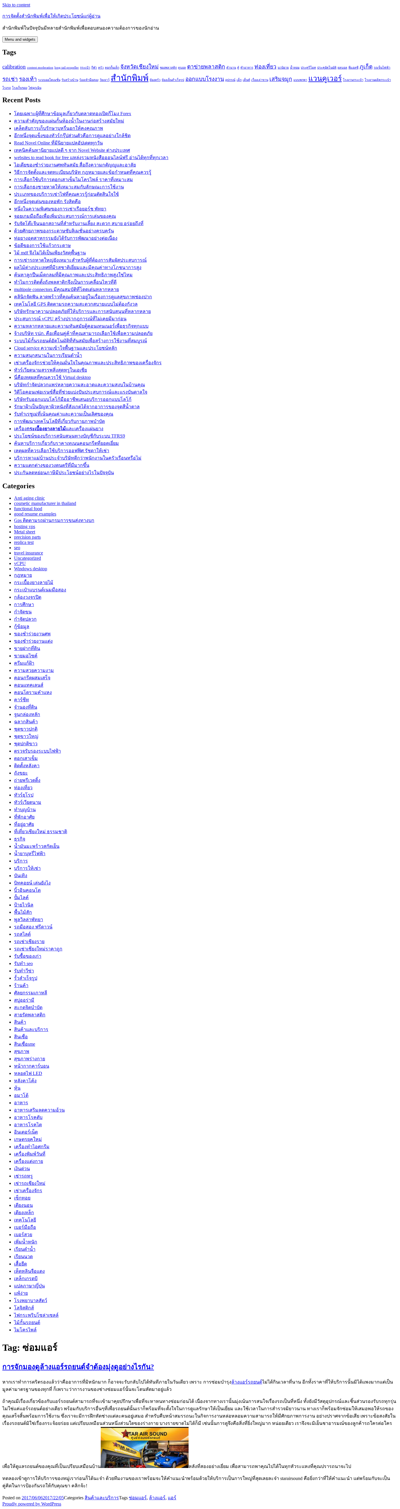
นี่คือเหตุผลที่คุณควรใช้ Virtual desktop (52, 377)
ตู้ (238, 67)
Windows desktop (30, 568)
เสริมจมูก (280, 79)
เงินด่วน (22, 1168)
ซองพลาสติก (168, 67)
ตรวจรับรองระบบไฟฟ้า (37, 750)
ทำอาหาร (246, 67)
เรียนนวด (23, 1256)
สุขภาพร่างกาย (29, 1058)
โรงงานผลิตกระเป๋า (378, 79)
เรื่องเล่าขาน (259, 79)
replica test (24, 542)
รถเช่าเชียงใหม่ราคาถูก (38, 948)
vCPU (20, 563)
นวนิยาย (283, 67)
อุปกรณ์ (230, 79)
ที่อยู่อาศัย (24, 824)
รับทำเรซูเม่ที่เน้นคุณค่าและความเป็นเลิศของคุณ (63, 413)
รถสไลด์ (22, 934)
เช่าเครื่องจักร (28, 1190)
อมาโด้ (21, 1095)
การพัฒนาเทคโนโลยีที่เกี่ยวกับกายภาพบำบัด (59, 421)
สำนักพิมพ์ (129, 78)
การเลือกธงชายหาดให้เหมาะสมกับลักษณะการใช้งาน (69, 186)
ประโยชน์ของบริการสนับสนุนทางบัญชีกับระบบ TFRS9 (69, 435)
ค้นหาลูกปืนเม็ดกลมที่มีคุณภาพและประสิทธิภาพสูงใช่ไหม (73, 274)
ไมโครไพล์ (25, 1329)
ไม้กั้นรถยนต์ (27, 1322)
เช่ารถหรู (23, 1175)
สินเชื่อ (21, 1036)
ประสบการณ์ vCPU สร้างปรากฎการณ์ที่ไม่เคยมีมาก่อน (70, 318)
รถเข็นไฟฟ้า (382, 67)
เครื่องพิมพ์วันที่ (29, 1153)
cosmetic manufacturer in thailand (45, 503)
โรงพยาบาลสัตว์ (30, 1300)
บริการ (21, 860)
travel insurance (28, 552)
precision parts (27, 537)
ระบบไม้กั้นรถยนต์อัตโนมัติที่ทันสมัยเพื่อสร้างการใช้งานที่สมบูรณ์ (80, 340)
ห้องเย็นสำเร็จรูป (173, 79)
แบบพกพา (300, 79)
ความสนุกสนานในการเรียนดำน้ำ (48, 355)
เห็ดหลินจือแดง (29, 1271)
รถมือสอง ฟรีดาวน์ (33, 926)
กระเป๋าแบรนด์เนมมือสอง (40, 589)
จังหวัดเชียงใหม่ (139, 67)
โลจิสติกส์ (24, 1307)
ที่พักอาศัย (24, 816)
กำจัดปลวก (25, 619)
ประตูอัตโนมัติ (326, 67)
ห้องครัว (155, 79)
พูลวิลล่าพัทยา (28, 919)
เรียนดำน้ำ (24, 1249)
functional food (28, 508)
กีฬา (94, 67)
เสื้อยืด (20, 1263)
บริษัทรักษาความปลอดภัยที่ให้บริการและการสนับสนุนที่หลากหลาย (82, 311)
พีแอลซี (353, 67)
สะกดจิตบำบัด (28, 1007)
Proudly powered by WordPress (31, 1503)
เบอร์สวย (23, 1234)
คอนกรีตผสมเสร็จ (32, 677)
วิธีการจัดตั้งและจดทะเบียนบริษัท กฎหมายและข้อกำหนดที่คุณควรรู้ (82, 172)
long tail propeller (66, 67)
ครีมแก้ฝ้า (24, 663)
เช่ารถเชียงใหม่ (29, 1183)
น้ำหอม (295, 67)
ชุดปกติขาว (25, 743)
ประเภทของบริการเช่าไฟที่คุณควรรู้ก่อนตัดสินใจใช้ (66, 194)
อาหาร (21, 1102)
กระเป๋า (85, 67)
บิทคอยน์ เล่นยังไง (32, 882)
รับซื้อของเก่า (27, 956)
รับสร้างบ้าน (69, 79)
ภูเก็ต (366, 67)
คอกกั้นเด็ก (112, 67)
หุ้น (17, 1088)
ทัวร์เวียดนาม (27, 802)
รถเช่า (10, 79)
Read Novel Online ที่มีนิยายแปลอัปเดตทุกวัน (58, 142)
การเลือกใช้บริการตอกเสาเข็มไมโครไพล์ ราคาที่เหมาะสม (73, 179)
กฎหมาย (23, 575)
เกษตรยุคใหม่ (28, 1139)
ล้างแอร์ (157, 1497)
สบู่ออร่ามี (24, 1000)
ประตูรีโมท (308, 67)
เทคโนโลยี (25, 1219)
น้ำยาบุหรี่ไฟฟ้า (29, 853)
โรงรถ (6, 87)
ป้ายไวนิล (23, 904)
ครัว (101, 67)
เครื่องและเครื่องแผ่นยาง (58, 428)
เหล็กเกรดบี (25, 1278)
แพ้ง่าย (21, 1293)
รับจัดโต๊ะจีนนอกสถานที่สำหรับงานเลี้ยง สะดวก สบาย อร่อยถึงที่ (78, 223)
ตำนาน (231, 67)
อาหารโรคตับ (28, 1117)
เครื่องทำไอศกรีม (31, 1146)
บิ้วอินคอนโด (27, 890)
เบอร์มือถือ (25, 1227)
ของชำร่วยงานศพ (32, 633)
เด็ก (239, 79)
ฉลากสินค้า (26, 721)
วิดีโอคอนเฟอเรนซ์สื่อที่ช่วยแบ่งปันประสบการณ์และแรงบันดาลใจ (80, 391)
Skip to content (16, 4)
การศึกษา (24, 604)
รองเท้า (28, 79)
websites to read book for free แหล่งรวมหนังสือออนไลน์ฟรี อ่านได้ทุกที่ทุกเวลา (91, 157)
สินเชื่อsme (24, 1044)
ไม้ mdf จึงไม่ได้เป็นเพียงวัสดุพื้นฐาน (50, 252)
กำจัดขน (23, 611)
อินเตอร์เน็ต (26, 1131)
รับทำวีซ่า (24, 970)
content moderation (40, 67)
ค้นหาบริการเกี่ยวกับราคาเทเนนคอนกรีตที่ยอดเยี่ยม (66, 443)
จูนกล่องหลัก (27, 714)
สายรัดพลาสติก (29, 1014)
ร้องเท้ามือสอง (88, 79)
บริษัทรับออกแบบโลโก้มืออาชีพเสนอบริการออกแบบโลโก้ (72, 399)
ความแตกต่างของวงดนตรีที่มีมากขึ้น (51, 465)
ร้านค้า (21, 985)
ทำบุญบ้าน (25, 809)
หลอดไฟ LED (28, 1073)
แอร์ (172, 1497)
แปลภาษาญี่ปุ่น (29, 1285)
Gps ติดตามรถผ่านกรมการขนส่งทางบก (54, 520)
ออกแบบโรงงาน (204, 79)
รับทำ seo (23, 963)
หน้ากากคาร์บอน (31, 1066)
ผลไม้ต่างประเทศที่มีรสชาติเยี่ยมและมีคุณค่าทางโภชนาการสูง (77, 267)
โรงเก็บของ (19, 87)
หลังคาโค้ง (25, 1080)
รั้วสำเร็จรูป (25, 978)
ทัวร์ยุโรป (23, 794)
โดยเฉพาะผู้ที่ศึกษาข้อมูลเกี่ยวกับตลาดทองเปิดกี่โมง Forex (72, 113)
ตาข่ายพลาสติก (206, 67)
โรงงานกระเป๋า (353, 79)
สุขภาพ (21, 1051)
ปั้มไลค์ (21, 897)
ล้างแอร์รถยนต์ (246, 1381)
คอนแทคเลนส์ (28, 685)
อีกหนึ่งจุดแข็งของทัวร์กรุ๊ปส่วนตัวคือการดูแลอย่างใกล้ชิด (72, 135)
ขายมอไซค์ (25, 655)
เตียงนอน (23, 1205)
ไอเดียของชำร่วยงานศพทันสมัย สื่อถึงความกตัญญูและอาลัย (75, 164)
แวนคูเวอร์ (325, 78)
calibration (14, 67)
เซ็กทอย (22, 1197)
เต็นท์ (246, 79)
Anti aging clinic (29, 498)
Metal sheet (24, 531)
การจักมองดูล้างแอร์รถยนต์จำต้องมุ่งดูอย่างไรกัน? (78, 1367)
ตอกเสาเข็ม (26, 758)
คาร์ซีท (21, 699)
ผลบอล (342, 67)
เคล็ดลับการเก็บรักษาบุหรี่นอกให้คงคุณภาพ (58, 128)
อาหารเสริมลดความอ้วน (39, 1109)
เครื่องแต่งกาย (28, 1161)
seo (17, 547)
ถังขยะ (21, 772)
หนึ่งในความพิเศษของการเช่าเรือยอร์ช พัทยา (60, 208)
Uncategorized (27, 558)
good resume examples (35, 513)
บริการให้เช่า (27, 868)
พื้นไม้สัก (23, 912)
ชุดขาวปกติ (25, 729)
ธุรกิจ (19, 838)
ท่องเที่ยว (265, 67)
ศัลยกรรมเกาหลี (30, 992)
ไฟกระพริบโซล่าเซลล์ (36, 1315)
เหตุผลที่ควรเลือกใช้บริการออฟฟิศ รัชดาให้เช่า (61, 450)
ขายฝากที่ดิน (27, 648)
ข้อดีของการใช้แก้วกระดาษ (42, 245)
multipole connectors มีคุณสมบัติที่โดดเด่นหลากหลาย (66, 289)
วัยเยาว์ (105, 79)
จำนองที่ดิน (25, 707)
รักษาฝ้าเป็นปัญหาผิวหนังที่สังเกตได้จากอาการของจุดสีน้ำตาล (77, 406)
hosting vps (24, 526)
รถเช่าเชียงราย (29, 941)
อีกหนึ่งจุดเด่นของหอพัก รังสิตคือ (47, 201)
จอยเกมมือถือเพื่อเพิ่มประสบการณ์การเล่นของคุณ (65, 216)
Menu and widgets (20, 39)
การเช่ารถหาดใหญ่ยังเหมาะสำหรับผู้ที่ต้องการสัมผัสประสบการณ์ (80, 260)
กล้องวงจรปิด (27, 597)
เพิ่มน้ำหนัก (25, 1241)
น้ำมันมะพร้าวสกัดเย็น (36, 846)
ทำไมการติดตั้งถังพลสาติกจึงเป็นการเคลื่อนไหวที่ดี (65, 282)
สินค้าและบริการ (31, 1029)
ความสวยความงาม (34, 670)
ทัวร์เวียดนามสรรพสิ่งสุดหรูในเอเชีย (50, 370)
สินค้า (20, 1022)
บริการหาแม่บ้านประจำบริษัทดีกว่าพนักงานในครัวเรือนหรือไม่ (77, 457)
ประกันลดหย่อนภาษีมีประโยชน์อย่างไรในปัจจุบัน (64, 472)
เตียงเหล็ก (24, 1212)
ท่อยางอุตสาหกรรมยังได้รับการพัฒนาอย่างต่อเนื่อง (65, 238)
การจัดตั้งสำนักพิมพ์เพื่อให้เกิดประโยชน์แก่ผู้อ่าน (51, 15)
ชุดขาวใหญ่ (26, 736)
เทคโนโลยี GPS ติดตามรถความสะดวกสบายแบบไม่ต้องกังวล (76, 304)
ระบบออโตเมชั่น (49, 79)
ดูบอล (182, 67)
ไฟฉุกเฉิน (34, 87)
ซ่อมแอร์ (138, 1497)
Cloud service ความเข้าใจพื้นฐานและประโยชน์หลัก (65, 348)
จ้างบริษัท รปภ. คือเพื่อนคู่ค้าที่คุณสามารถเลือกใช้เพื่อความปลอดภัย (83, 333)
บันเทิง (20, 875)
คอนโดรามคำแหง (33, 692)
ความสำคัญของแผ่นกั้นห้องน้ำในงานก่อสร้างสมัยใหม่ (69, 120)
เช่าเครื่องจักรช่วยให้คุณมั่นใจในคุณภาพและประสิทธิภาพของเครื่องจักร (88, 362)
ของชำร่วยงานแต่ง (33, 641)
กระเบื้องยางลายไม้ (33, 582)
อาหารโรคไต (28, 1124)
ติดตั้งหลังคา (27, 765)
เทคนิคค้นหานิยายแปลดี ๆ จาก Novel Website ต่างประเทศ (72, 150)
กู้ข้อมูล (21, 626)
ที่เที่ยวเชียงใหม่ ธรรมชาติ (40, 831)
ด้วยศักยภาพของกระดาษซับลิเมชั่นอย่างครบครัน (64, 230)
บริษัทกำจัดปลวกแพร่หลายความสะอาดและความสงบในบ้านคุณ (79, 384)
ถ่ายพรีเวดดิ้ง (27, 780)
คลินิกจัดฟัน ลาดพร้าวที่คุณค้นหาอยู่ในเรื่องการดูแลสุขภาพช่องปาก (83, 296)
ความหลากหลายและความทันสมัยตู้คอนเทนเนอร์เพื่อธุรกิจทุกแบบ (81, 326)
